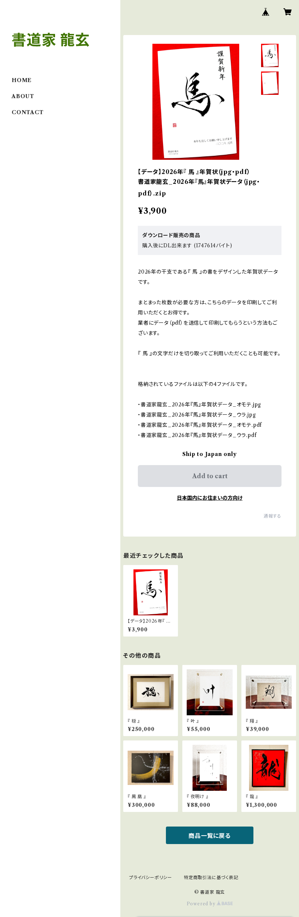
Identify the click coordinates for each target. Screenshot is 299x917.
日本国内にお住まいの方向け (209, 498)
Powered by (202, 903)
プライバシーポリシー (150, 877)
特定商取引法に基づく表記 (211, 877)
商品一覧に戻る (210, 835)
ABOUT (23, 96)
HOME (22, 80)
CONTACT (28, 112)
